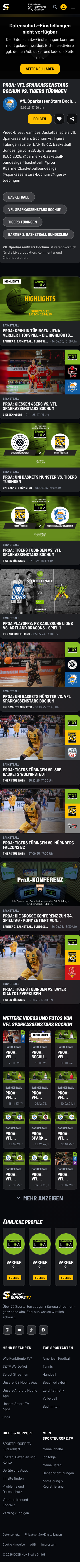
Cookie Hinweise (14, 1544)
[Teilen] (72, 119)
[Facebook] (43, 1330)
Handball (49, 1374)
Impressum (48, 1544)
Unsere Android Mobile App (20, 1393)
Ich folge (49, 1457)
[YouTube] (19, 1330)
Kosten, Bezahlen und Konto (19, 1459)
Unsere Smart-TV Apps (16, 1406)
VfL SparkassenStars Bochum (48, 100)
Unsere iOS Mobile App (20, 1382)
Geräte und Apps (15, 1470)
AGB (33, 1544)
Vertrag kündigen (16, 1513)
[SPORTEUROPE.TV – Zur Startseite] (6, 7)
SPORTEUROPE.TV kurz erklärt (17, 1446)
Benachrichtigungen (58, 1473)
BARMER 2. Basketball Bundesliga (14, 1265)
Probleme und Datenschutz (13, 1489)
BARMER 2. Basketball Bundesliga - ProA (40, 1265)
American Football (56, 1358)
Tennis (48, 1366)
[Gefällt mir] (59, 119)
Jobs (6, 1417)
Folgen (39, 118)
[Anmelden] (63, 7)
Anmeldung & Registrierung (53, 1483)
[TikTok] (31, 1330)
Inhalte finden (13, 1478)
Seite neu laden (40, 68)
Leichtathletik (53, 1390)
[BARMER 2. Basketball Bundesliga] (14, 1244)
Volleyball (50, 1398)
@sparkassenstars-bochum (26, 174)
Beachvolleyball (54, 1382)
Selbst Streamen (15, 1374)
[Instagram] (7, 1330)
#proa (49, 162)
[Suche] (55, 7)
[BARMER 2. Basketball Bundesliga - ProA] (40, 1244)
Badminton (51, 1406)
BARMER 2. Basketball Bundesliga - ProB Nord (66, 1265)
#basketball (32, 162)
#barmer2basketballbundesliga (29, 168)
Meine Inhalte (53, 1449)
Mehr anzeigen (43, 1198)
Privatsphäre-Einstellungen (43, 1534)
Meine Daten (52, 1465)
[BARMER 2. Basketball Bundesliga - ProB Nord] (66, 1244)
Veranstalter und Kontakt (15, 1502)
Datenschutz (11, 1534)
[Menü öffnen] (72, 7)
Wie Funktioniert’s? (17, 1358)
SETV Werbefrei (15, 1366)
